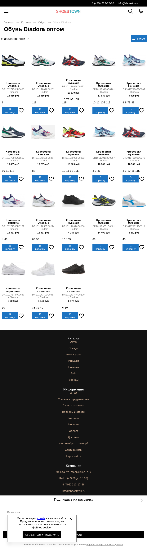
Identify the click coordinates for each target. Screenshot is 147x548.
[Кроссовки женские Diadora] (134, 64)
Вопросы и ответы (73, 411)
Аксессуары (73, 354)
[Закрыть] (71, 519)
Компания (73, 465)
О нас (73, 392)
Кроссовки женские (134, 84)
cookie (41, 518)
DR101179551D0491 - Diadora (103, 227)
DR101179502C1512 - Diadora (13, 159)
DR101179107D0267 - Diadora (134, 90)
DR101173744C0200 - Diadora (73, 296)
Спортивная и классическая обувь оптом (68, 11)
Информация (73, 389)
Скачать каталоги (73, 405)
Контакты (73, 418)
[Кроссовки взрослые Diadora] (13, 271)
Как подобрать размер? (73, 443)
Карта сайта (73, 456)
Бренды (73, 379)
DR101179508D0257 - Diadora (43, 159)
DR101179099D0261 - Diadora (43, 90)
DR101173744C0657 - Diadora (13, 296)
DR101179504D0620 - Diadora (13, 90)
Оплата (73, 430)
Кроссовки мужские (13, 84)
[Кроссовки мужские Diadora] (13, 64)
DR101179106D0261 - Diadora (103, 90)
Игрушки (73, 360)
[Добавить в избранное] (21, 110)
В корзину (10, 110)
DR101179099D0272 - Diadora (73, 88)
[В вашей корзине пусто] (141, 11)
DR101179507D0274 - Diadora (43, 227)
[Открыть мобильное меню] (6, 11)
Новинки (73, 367)
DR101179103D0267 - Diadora (103, 159)
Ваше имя (13, 512)
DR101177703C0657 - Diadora (43, 296)
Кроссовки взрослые (13, 289)
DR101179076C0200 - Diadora (73, 227)
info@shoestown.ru (129, 3)
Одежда (73, 348)
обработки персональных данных (105, 544)
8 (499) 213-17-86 (103, 3)
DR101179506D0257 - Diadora (13, 227)
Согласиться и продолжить (42, 534)
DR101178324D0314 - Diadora (134, 227)
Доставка (73, 437)
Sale (73, 373)
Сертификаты (73, 449)
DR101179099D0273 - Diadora (73, 159)
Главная (9, 22)
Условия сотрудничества (73, 399)
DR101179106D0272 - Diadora (134, 159)
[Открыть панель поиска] (130, 11)
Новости (73, 424)
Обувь (42, 22)
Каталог (26, 22)
